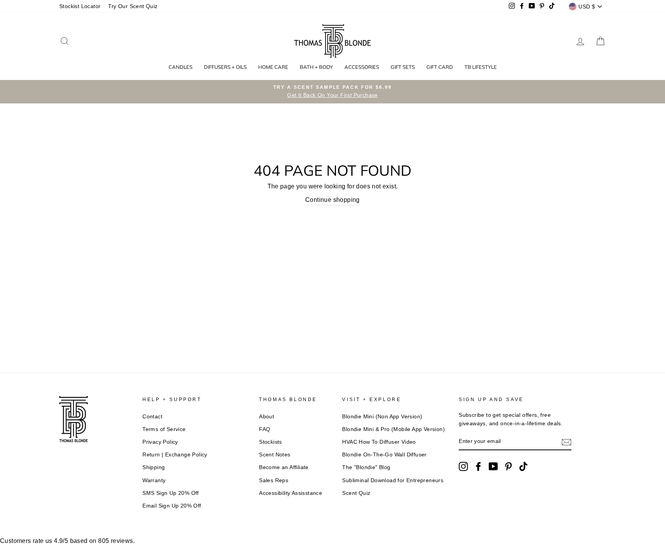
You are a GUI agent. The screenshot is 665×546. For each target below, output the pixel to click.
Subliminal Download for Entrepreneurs (392, 480)
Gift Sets (403, 67)
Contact (152, 416)
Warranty (153, 480)
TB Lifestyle (480, 67)
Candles (180, 67)
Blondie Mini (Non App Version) (382, 416)
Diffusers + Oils (225, 67)
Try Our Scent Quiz (132, 6)
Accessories (361, 67)
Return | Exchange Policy (174, 455)
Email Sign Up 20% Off (171, 506)
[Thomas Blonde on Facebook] (478, 466)
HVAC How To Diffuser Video (379, 442)
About (266, 416)
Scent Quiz (356, 493)
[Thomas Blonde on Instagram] (463, 466)
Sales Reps (273, 480)
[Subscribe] (566, 442)
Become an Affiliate (284, 467)
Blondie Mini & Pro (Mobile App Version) (393, 429)
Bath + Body (316, 67)
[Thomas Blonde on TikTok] (523, 466)
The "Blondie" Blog (366, 467)
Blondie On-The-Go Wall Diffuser (384, 455)
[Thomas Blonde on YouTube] (493, 466)
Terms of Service (163, 429)
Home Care (273, 67)
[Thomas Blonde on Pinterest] (508, 466)
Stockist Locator (79, 6)
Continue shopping (332, 199)
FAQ (264, 429)
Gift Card (439, 67)
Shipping (153, 467)
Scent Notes (274, 455)
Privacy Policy (160, 442)
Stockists (270, 442)
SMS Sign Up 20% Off (170, 493)
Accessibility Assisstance (290, 493)
